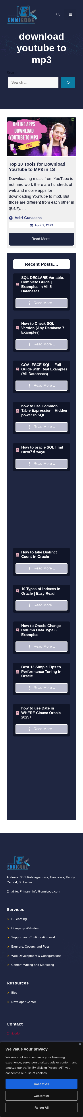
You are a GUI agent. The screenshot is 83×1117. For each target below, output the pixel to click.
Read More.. (41, 239)
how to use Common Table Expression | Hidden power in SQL (44, 410)
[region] (41, 1079)
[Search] (68, 82)
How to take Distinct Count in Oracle (39, 554)
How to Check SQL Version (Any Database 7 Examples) (42, 328)
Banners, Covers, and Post (30, 946)
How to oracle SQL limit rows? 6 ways (42, 449)
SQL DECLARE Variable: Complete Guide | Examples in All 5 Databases (42, 284)
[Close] (80, 1044)
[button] (58, 14)
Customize (42, 1095)
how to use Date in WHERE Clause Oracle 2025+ (41, 712)
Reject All (42, 1107)
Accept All (41, 1084)
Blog (14, 992)
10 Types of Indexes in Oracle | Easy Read (40, 591)
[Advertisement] (41, 520)
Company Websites (25, 928)
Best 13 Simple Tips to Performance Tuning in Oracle (41, 671)
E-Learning (19, 919)
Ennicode (13, 1033)
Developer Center (23, 1002)
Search (12, 73)
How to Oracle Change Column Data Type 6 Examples (41, 630)
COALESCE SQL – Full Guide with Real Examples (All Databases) (44, 369)
